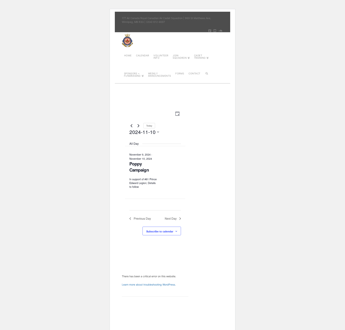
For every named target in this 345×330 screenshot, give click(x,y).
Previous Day (142, 218)
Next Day (171, 218)
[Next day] (138, 126)
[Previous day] (131, 126)
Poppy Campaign (139, 167)
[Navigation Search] (207, 73)
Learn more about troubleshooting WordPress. (149, 284)
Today (149, 125)
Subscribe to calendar (159, 231)
